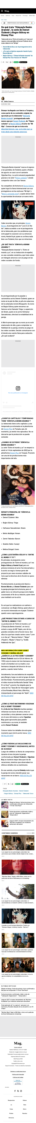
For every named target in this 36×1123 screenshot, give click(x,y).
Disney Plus (8, 429)
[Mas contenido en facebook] (14, 1090)
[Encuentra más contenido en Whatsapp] (11, 62)
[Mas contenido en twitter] (18, 1090)
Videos (25, 1100)
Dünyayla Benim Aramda (10, 791)
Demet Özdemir (24, 791)
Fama (11, 1109)
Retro (24, 1109)
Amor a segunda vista (10, 194)
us (11, 1105)
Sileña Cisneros (9, 101)
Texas (13, 15)
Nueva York (18, 15)
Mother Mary (32, 15)
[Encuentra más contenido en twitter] (7, 62)
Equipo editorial (18, 1047)
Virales (11, 1113)
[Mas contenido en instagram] (21, 1090)
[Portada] (18, 1046)
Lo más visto (6, 799)
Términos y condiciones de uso (18, 1071)
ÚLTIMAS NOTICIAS (8, 986)
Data (24, 1105)
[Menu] (2, 11)
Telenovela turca (28, 793)
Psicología (25, 15)
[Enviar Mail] (2, 101)
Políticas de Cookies (18, 1077)
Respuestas (11, 1100)
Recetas (24, 1113)
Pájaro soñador (21, 178)
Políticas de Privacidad (18, 1074)
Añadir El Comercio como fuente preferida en (18, 22)
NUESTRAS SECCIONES (18, 1096)
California (8, 15)
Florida (2, 15)
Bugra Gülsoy (28, 186)
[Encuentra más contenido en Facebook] (3, 62)
